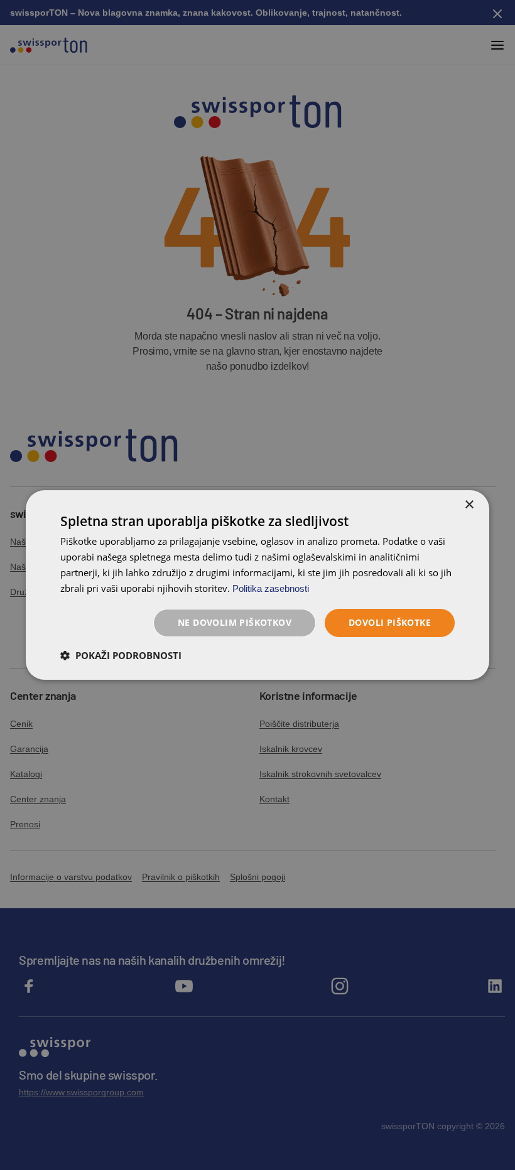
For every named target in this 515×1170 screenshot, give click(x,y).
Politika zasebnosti (270, 588)
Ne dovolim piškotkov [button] (234, 622)
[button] (121, 655)
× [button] (469, 505)
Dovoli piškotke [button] (390, 622)
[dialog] (257, 585)
